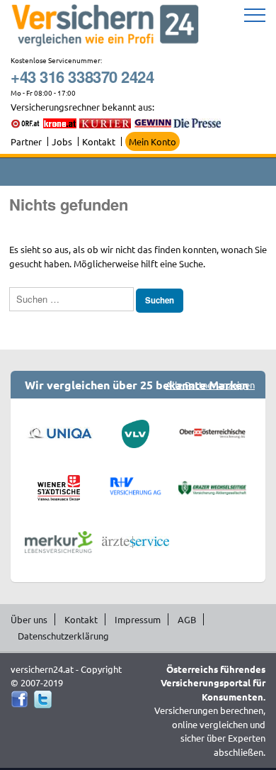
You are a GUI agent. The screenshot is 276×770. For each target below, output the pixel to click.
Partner (26, 141)
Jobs (62, 141)
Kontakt (98, 141)
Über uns (29, 619)
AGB (187, 619)
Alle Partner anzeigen (210, 385)
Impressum (138, 619)
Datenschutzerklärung (63, 636)
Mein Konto (152, 141)
